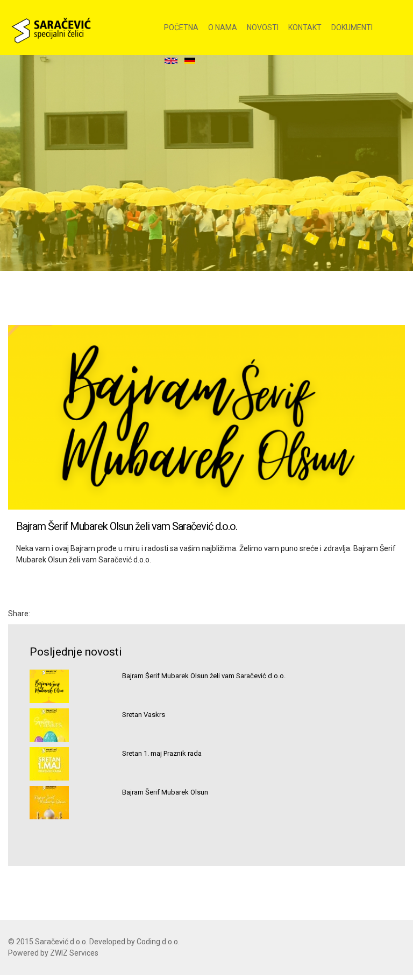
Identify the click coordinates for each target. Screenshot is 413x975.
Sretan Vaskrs (143, 715)
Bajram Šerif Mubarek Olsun (165, 792)
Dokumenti (352, 27)
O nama (222, 27)
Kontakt (305, 27)
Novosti (263, 27)
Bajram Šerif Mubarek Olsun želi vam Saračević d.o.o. (204, 676)
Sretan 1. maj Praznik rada (162, 753)
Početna (181, 27)
